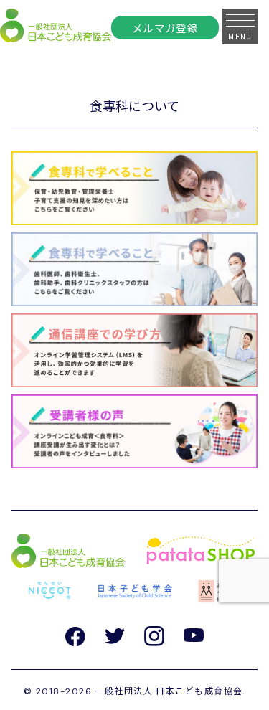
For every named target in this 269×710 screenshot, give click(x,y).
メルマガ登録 (165, 27)
